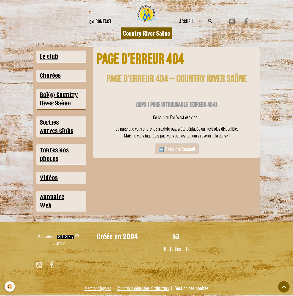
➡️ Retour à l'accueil (176, 148)
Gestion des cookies (191, 288)
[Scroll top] (284, 287)
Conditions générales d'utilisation (143, 288)
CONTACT (103, 21)
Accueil (186, 21)
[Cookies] (10, 286)
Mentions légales (97, 288)
